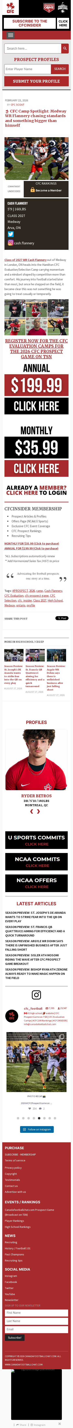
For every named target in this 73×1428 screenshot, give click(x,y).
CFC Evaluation (14, 595)
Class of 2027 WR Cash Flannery (25, 260)
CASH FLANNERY (18, 203)
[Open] (36, 1062)
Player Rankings (14, 1221)
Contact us (11, 1186)
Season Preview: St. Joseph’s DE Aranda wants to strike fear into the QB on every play (13, 674)
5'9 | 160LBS (17, 209)
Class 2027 (39, 600)
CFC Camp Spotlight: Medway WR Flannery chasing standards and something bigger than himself (35, 118)
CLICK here (63, 23)
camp (39, 591)
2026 (32, 591)
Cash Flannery (53, 591)
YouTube (10, 1294)
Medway (14, 221)
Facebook (11, 1282)
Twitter (9, 1288)
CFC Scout (17, 104)
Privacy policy (13, 1167)
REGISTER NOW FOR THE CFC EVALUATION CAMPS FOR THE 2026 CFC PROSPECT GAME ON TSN (36, 348)
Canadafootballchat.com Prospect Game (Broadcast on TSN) (29, 1212)
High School (55, 600)
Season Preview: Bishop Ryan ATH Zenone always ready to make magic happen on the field (36, 973)
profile (31, 605)
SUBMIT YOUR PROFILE (36, 81)
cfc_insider (25, 600)
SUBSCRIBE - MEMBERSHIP (20, 1154)
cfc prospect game (37, 595)
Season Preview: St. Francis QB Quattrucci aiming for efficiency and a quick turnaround (35, 676)
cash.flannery (24, 243)
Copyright (11, 1174)
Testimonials (12, 1180)
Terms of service (15, 1160)
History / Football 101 (18, 1248)
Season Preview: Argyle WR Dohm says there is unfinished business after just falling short (56, 678)
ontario (20, 605)
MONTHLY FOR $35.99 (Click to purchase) (31, 543)
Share (23, 1425)
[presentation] (32, 811)
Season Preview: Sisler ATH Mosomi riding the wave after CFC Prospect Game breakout (33, 959)
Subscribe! (14, 1337)
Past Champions (14, 1254)
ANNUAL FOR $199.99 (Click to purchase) (31, 548)
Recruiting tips (14, 1260)
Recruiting (11, 1242)
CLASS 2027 (16, 215)
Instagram (11, 1276)
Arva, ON (14, 227)
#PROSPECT (20, 591)
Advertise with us (15, 1192)
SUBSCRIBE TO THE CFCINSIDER (29, 23)
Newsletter (11, 1300)
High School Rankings (18, 1227)
